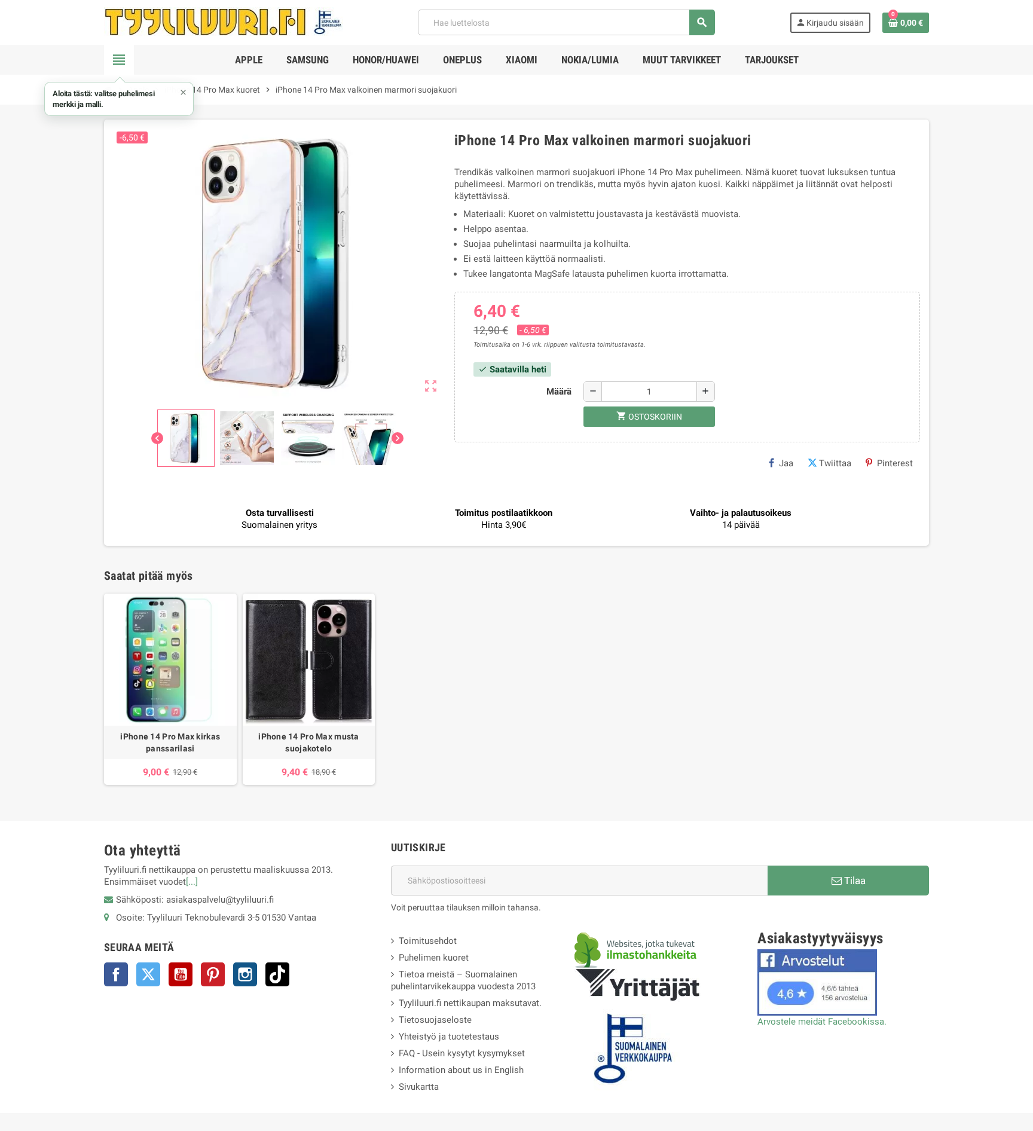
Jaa (786, 463)
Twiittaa (835, 463)
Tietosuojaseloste (435, 1019)
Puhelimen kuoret (434, 957)
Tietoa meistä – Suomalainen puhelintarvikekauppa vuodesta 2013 (463, 980)
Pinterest (895, 463)
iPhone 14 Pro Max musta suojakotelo (308, 742)
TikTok (277, 974)
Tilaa (854, 881)
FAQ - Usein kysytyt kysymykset (462, 1053)
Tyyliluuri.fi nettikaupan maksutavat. (470, 1003)
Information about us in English (461, 1070)
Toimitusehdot (428, 941)
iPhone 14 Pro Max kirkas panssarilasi (170, 742)
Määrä (558, 391)
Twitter (148, 974)
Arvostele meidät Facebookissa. (822, 1021)
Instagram (245, 974)
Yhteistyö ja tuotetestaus (449, 1036)
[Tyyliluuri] (223, 21)
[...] (192, 881)
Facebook (116, 974)
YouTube (180, 974)
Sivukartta (419, 1086)
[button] (119, 99)
